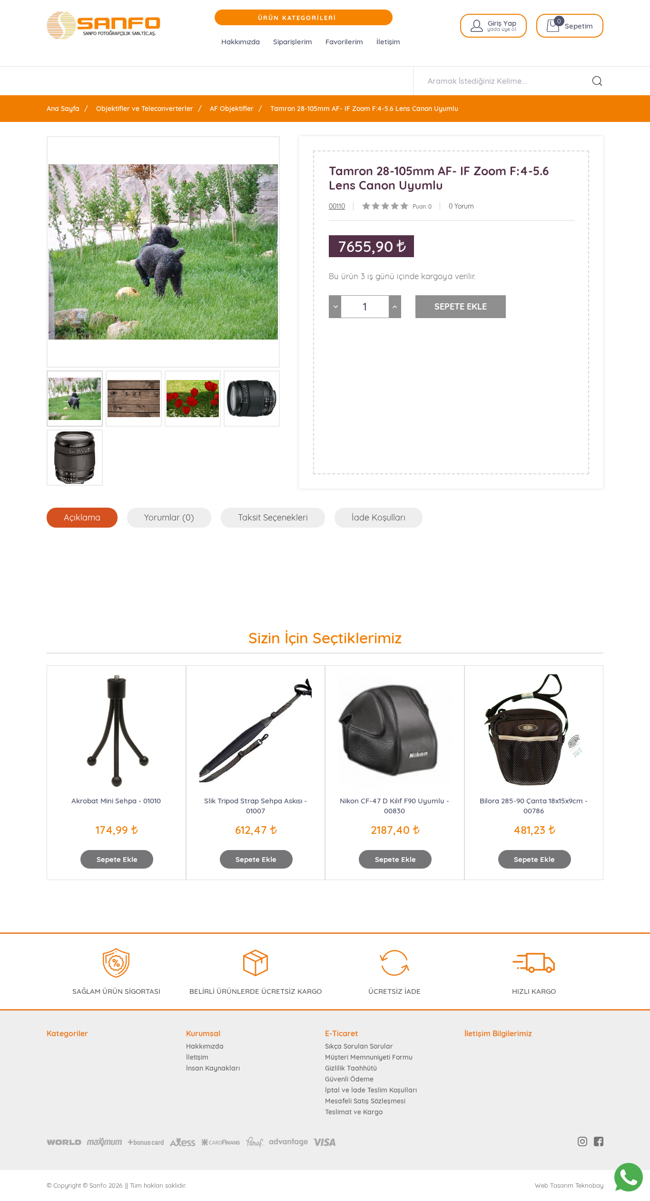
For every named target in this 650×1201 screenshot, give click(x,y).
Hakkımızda (240, 41)
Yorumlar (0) (169, 517)
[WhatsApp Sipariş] (628, 1177)
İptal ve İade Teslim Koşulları (371, 1090)
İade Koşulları (378, 517)
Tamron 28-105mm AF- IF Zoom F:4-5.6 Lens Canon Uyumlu (364, 108)
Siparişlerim (292, 41)
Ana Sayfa (63, 108)
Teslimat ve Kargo (354, 1112)
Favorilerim (344, 41)
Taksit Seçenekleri (273, 517)
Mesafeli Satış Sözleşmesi (365, 1101)
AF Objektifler (232, 108)
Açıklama (82, 517)
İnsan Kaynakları (213, 1068)
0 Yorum (461, 206)
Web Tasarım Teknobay (569, 1185)
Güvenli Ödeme (349, 1079)
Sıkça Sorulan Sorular (359, 1046)
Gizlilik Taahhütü (351, 1068)
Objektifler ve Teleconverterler (144, 108)
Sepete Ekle (117, 859)
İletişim (388, 41)
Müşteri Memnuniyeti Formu (369, 1057)
